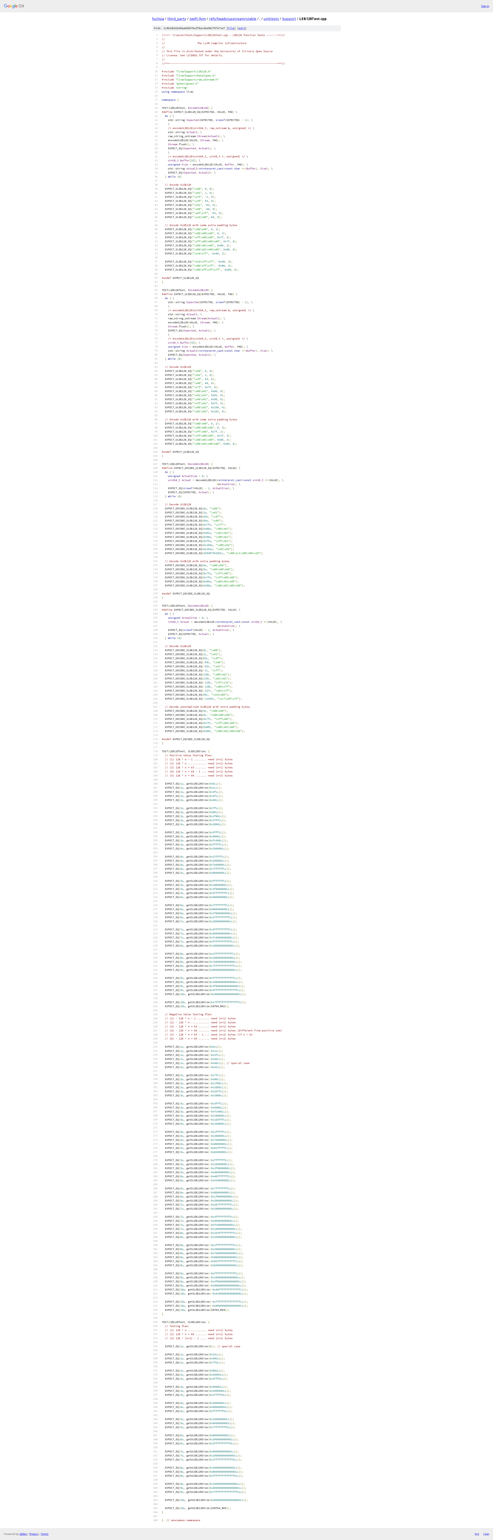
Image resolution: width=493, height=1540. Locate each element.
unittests (271, 18)
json (486, 1534)
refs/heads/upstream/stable (232, 18)
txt (477, 1534)
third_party (176, 18)
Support (289, 18)
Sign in (485, 6)
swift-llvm (197, 18)
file (231, 28)
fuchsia (158, 18)
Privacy (33, 1534)
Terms (44, 1534)
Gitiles (23, 1534)
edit (242, 28)
